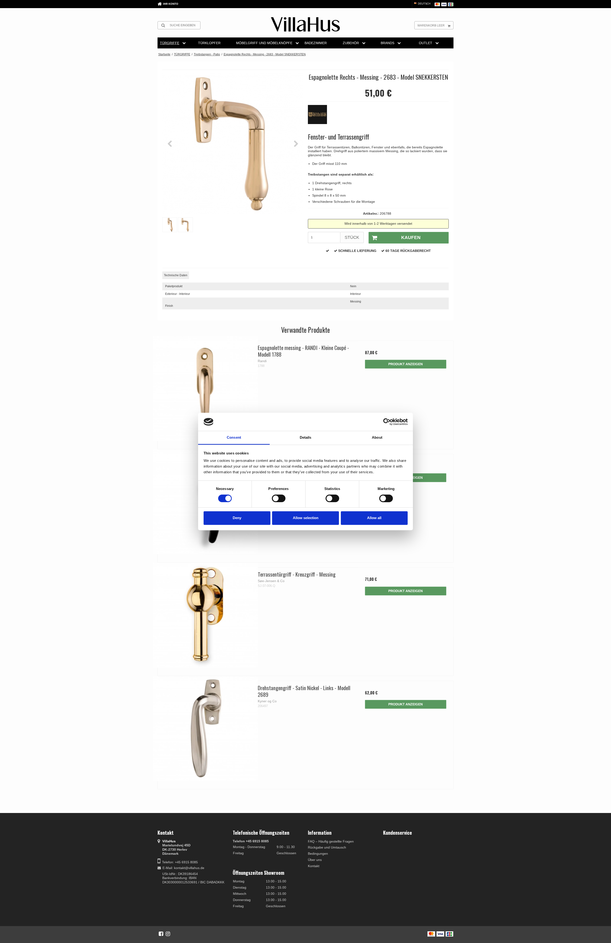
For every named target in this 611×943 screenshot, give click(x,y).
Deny (237, 518)
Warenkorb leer (431, 25)
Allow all (374, 518)
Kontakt (313, 866)
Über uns (315, 860)
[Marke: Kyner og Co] (320, 117)
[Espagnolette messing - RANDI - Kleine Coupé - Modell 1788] (205, 388)
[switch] (278, 498)
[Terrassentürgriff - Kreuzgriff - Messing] (205, 615)
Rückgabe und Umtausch (327, 847)
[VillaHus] (305, 24)
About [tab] (377, 438)
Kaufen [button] (411, 237)
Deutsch (424, 3)
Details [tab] (305, 438)
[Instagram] (168, 933)
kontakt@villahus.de (189, 868)
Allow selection (305, 518)
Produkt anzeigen (405, 364)
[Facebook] (161, 933)
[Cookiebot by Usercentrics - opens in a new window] (387, 421)
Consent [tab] (234, 438)
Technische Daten (175, 275)
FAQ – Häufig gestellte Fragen (331, 841)
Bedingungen (318, 853)
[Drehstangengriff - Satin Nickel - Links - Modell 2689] (205, 728)
